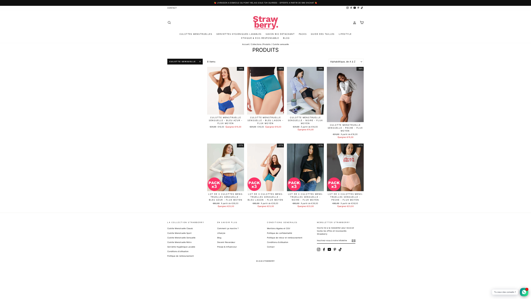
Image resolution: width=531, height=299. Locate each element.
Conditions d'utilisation (178, 251)
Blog (219, 238)
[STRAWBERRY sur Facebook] (324, 249)
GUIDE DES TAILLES (323, 34)
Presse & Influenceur (227, 247)
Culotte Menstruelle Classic (180, 228)
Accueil (245, 44)
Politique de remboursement (180, 256)
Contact (172, 8)
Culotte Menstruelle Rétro (179, 242)
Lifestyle (345, 34)
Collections (256, 44)
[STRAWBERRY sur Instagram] (318, 249)
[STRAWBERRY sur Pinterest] (334, 249)
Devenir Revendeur (226, 242)
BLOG (286, 38)
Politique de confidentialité (279, 233)
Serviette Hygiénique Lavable (181, 247)
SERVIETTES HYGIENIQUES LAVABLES (238, 34)
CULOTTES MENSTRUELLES (195, 34)
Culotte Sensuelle (182, 61)
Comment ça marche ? (228, 228)
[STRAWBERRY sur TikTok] (340, 249)
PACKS (303, 34)
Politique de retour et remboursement (284, 238)
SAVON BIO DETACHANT (280, 34)
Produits (267, 44)
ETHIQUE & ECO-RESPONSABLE (260, 38)
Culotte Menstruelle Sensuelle (181, 238)
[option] (265, 2)
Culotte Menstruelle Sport (179, 233)
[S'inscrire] (353, 241)
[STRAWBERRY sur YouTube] (329, 249)
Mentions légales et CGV (278, 228)
